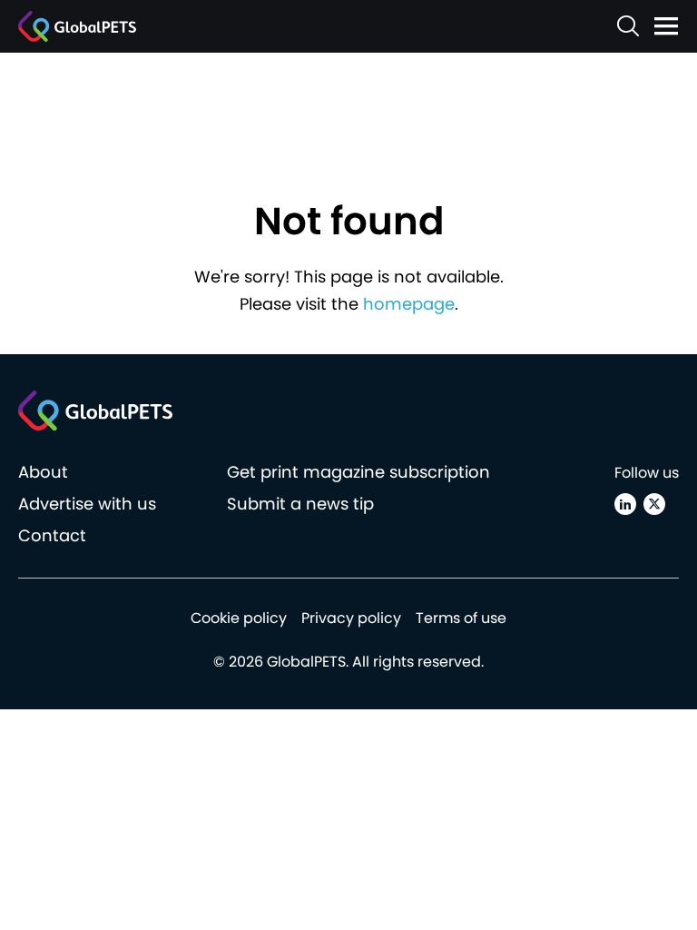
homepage (409, 303)
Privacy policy (351, 618)
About (43, 471)
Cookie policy (239, 618)
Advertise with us (87, 503)
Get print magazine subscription (358, 471)
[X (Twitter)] (654, 504)
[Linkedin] (625, 504)
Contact (52, 535)
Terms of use (461, 618)
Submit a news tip (300, 503)
